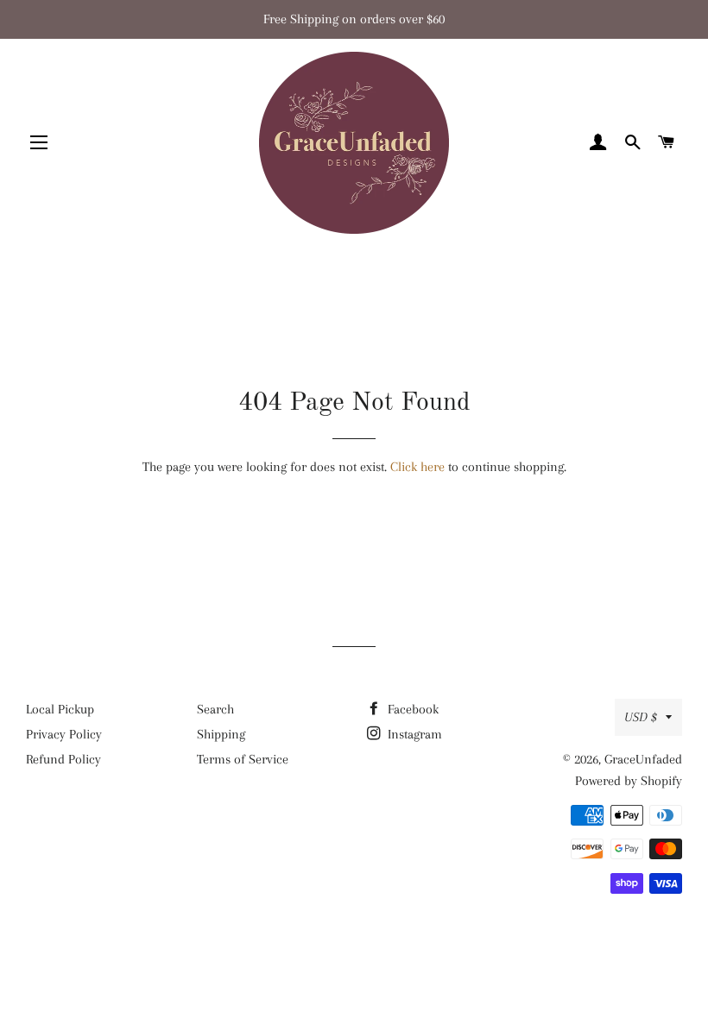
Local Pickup (60, 709)
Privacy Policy (64, 734)
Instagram (413, 734)
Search (215, 709)
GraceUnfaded (643, 759)
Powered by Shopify (628, 781)
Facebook (411, 709)
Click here (417, 466)
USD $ (640, 717)
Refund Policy (63, 759)
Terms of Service (242, 759)
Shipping (221, 734)
